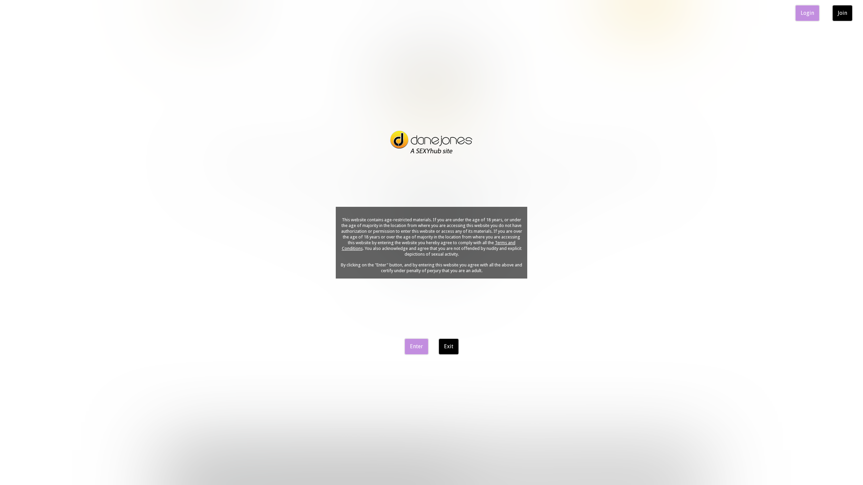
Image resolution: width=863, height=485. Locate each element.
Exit (448, 346)
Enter (416, 346)
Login (807, 13)
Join (842, 13)
